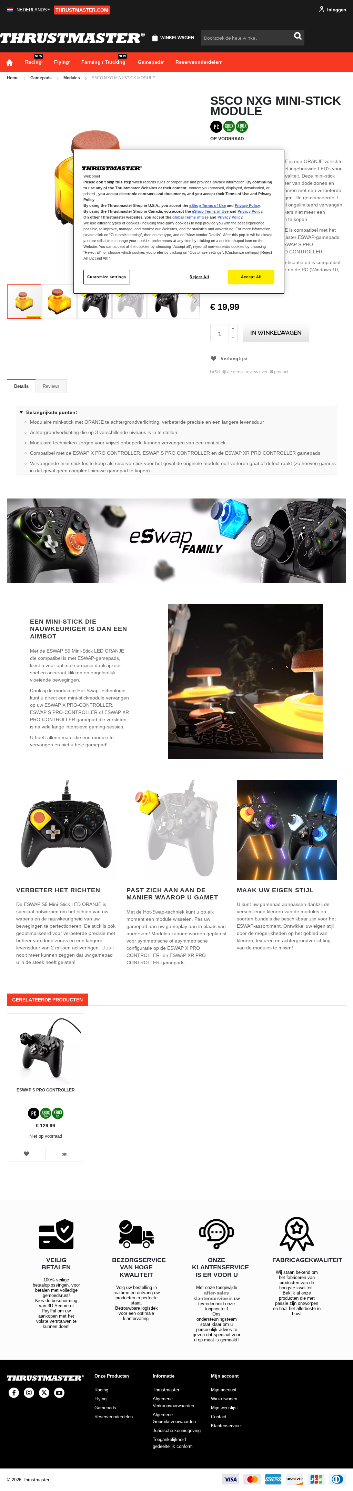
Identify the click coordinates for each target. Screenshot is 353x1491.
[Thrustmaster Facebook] (14, 1393)
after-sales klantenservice (211, 1295)
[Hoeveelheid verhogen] (233, 328)
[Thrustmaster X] (44, 1393)
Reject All (199, 277)
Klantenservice (226, 1425)
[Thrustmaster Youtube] (59, 1393)
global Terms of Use (190, 217)
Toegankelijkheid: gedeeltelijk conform (173, 1443)
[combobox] (252, 38)
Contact (218, 1416)
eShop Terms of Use (207, 205)
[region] (179, 221)
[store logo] (72, 38)
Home (13, 77)
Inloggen (336, 9)
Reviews (51, 386)
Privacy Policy (247, 205)
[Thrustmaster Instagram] (29, 1393)
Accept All (251, 277)
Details (21, 386)
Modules (71, 77)
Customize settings (106, 277)
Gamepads (41, 77)
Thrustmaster (166, 1389)
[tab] (21, 386)
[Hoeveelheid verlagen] (233, 337)
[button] (28, 9)
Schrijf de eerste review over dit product (251, 372)
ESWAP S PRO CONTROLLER (46, 1090)
